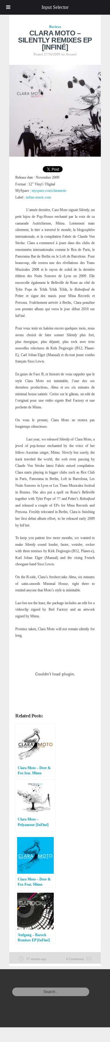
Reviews (55, 26)
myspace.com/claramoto (49, 190)
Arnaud (71, 54)
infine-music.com (38, 197)
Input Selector (55, 7)
